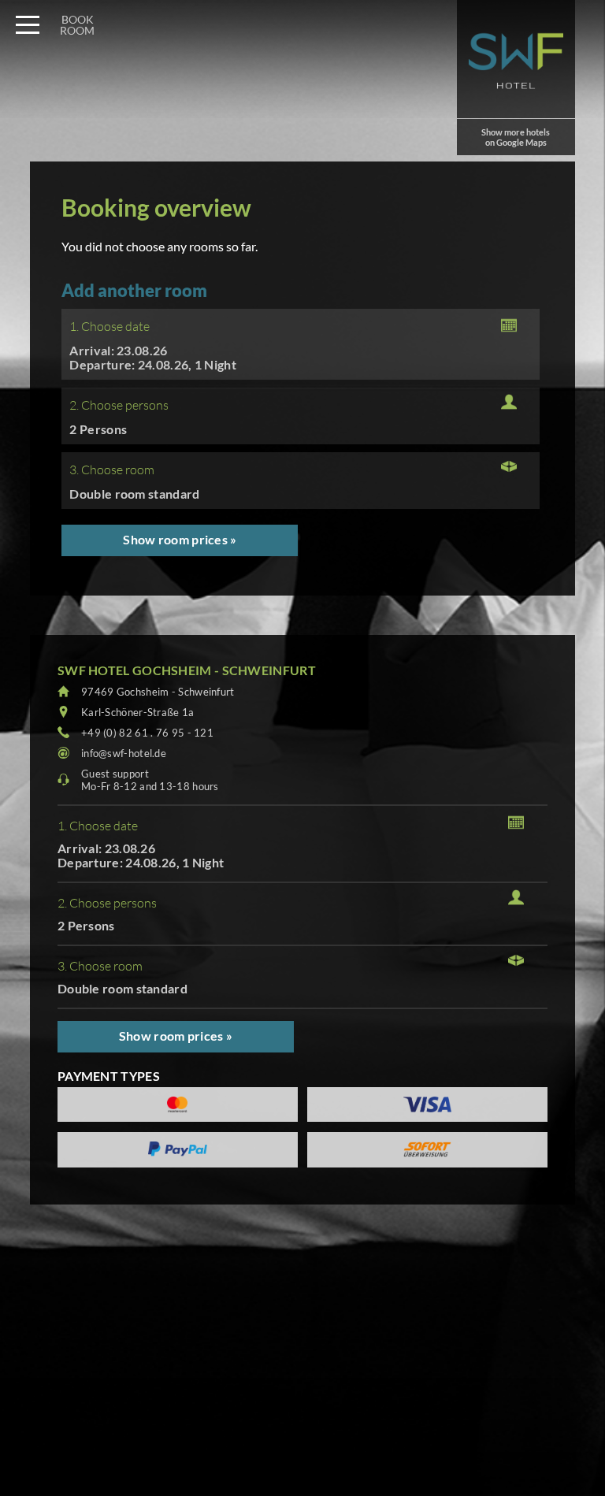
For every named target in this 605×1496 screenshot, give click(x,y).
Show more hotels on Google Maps (515, 137)
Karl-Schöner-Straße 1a (138, 712)
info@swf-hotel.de (123, 753)
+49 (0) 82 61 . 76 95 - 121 (147, 732)
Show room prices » (179, 539)
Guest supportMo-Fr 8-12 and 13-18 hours (150, 780)
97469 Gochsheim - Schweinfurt (158, 691)
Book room (77, 25)
